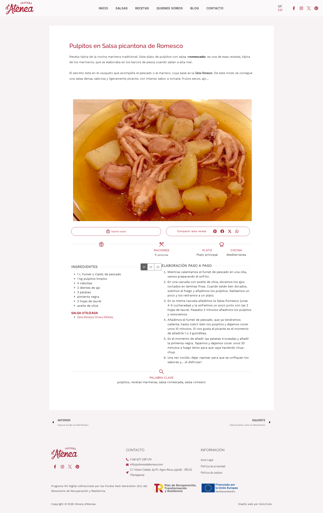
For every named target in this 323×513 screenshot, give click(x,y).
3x (157, 266)
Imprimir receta (118, 231)
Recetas (142, 8)
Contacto (214, 8)
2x (150, 266)
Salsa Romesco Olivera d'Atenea (95, 317)
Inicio (103, 8)
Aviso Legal (207, 460)
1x (144, 266)
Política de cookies (211, 473)
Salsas (122, 8)
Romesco (207, 73)
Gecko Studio (265, 504)
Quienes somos (169, 8)
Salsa (198, 73)
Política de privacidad (213, 466)
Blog (194, 8)
